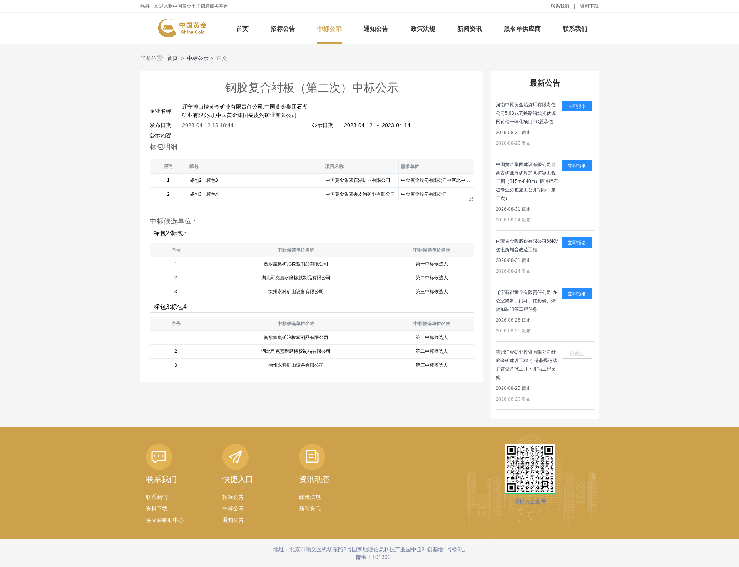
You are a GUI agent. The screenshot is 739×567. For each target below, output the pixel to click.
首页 (242, 28)
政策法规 (423, 28)
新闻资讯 (469, 28)
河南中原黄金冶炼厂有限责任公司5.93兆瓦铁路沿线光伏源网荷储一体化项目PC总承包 (526, 113)
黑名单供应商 (522, 28)
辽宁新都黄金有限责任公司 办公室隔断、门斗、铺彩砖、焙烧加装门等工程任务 (526, 301)
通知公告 (376, 28)
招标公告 (283, 28)
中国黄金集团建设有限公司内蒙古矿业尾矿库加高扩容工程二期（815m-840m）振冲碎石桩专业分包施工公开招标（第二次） (527, 181)
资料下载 (589, 6)
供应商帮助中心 (165, 520)
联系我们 (560, 6)
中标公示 (329, 28)
